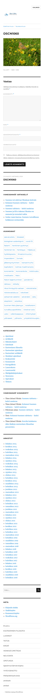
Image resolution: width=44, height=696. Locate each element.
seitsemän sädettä (11, 297)
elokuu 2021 (10, 521)
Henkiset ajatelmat (13, 356)
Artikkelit (9, 339)
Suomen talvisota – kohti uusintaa (19, 209)
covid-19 (29, 241)
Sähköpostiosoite (11, 135)
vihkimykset (31, 314)
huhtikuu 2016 (11, 572)
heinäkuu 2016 (11, 566)
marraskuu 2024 (12, 455)
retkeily (16, 284)
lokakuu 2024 (10, 458)
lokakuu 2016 (10, 563)
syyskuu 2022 (10, 498)
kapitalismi (8, 267)
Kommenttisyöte (12, 613)
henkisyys (21, 250)
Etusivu (6, 626)
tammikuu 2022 (11, 506)
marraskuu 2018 (11, 546)
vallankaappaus (17, 314)
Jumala (20, 258)
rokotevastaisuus (11, 293)
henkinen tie (9, 250)
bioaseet (20, 237)
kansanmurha (27, 263)
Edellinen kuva (8, 26)
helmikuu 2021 (11, 532)
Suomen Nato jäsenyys (13, 305)
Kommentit (10, 362)
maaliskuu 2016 (11, 575)
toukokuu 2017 (11, 558)
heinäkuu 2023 (11, 478)
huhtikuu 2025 (11, 452)
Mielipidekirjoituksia (11, 676)
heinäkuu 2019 (11, 538)
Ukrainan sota (29, 310)
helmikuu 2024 (11, 466)
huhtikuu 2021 (11, 529)
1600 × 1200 (15, 70)
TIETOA (6, 641)
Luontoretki (10, 370)
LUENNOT (7, 636)
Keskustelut (10, 359)
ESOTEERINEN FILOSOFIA (14, 631)
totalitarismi (30, 305)
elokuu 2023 (10, 475)
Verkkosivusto (9, 144)
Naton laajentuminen (13, 280)
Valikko (36, 7)
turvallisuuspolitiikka (12, 310)
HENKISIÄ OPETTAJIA (12, 651)
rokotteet (24, 293)
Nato (18, 275)
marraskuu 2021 (11, 512)
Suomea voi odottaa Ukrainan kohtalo (20, 200)
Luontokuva (10, 367)
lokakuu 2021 (10, 515)
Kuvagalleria (10, 365)
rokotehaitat (31, 288)
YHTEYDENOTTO (10, 671)
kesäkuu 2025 (11, 447)
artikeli (6, 686)
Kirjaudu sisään (11, 608)
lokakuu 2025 (10, 444)
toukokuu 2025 (11, 449)
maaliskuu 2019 (11, 541)
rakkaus (7, 284)
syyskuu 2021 (10, 518)
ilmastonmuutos (25, 254)
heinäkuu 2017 (11, 555)
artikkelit (7, 681)
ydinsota (18, 318)
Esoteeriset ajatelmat (14, 350)
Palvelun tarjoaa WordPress (14, 692)
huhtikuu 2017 (11, 560)
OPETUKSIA (8, 661)
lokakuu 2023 (10, 469)
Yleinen (8, 382)
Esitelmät (9, 345)
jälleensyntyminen (11, 263)
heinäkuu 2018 (11, 552)
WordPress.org (11, 616)
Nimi (5, 125)
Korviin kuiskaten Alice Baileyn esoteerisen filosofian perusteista (21, 424)
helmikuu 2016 (11, 578)
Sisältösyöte (10, 610)
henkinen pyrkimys (20, 246)
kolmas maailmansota (24, 267)
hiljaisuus (31, 250)
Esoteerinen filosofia (13, 347)
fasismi (7, 246)
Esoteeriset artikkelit (14, 353)
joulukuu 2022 (11, 489)
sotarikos (18, 301)
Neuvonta (9, 376)
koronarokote (21, 271)
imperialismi (9, 258)
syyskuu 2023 (10, 472)
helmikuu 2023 (11, 486)
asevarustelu (9, 237)
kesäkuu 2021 (10, 526)
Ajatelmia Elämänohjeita (13, 666)
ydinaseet (8, 318)
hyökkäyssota (9, 254)
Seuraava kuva (20, 26)
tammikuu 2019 (11, 543)
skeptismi (8, 301)
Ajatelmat (9, 336)
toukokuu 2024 (11, 464)
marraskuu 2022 (12, 492)
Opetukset (9, 379)
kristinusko (34, 271)
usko (6, 314)
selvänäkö (26, 297)
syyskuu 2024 (10, 461)
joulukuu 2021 (11, 509)
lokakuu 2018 (10, 549)
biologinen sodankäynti (14, 241)
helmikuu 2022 (11, 504)
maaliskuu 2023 (11, 484)
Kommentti (8, 94)
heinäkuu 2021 (11, 523)
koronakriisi (9, 271)
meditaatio (8, 275)
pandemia (28, 280)
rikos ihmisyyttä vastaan (14, 288)
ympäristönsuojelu (31, 318)
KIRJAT (6, 646)
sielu (34, 297)
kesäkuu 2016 (10, 569)
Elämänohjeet (11, 342)
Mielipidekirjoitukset (14, 373)
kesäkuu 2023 (11, 481)
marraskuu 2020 (12, 535)
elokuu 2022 (10, 501)
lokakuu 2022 (10, 495)
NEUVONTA (8, 656)
